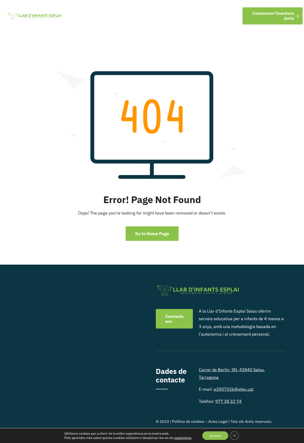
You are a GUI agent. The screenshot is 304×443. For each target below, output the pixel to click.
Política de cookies (188, 421)
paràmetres (182, 438)
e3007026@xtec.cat (233, 389)
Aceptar (215, 435)
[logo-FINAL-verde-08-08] (34, 13)
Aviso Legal (218, 421)
